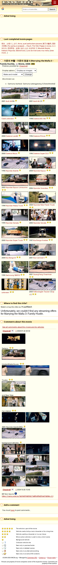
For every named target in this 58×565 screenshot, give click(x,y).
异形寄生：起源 (13, 48)
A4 (11, 101)
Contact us (42, 557)
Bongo (38, 240)
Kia (34, 240)
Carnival (39, 258)
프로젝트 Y (33, 48)
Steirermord (20, 50)
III (15, 258)
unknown (10, 119)
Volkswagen (38, 292)
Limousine (23, 187)
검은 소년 (24, 48)
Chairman (47, 274)
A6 (38, 101)
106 (44, 119)
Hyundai (9, 171)
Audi (7, 101)
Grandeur (44, 188)
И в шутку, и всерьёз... (17, 46)
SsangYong (38, 274)
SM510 (17, 275)
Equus (43, 171)
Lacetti (15, 136)
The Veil (35, 46)
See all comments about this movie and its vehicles (23, 327)
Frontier (45, 240)
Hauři (29, 46)
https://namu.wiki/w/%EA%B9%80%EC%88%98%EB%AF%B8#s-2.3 (27, 496)
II (44, 258)
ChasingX (23, 66)
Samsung (10, 275)
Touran (46, 292)
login (13, 510)
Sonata (16, 223)
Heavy (15, 206)
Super (42, 153)
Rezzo (15, 153)
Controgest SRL (32, 557)
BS (41, 119)
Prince (42, 136)
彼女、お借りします (9, 43)
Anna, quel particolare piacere (30, 43)
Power (47, 205)
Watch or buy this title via (11, 307)
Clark (4, 119)
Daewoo (36, 119)
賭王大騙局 (47, 43)
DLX (47, 153)
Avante (15, 171)
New (42, 205)
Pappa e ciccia (45, 46)
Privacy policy (51, 557)
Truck (20, 206)
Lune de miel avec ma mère (37, 50)
